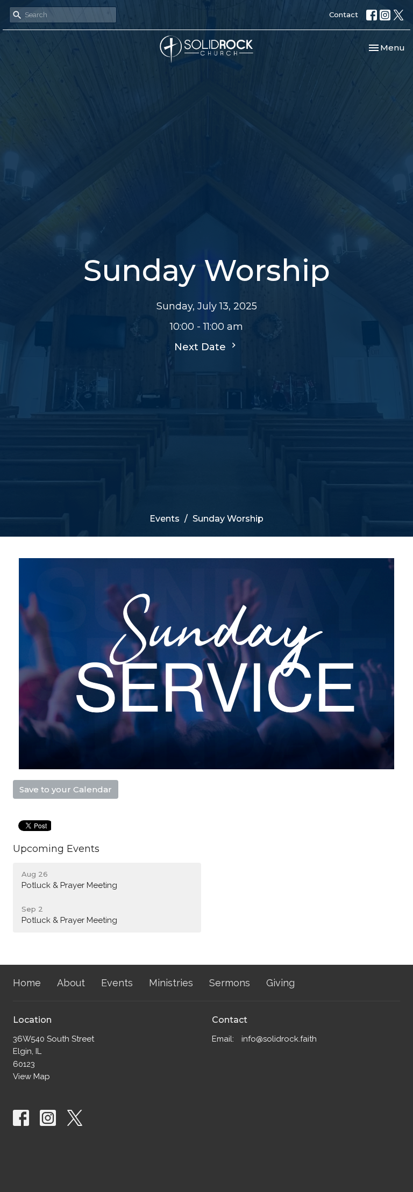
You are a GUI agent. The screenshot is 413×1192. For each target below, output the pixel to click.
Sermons (229, 982)
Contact (343, 14)
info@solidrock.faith (279, 1039)
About (71, 982)
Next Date (201, 347)
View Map (31, 1076)
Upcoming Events (56, 849)
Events (164, 519)
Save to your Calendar (65, 789)
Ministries (171, 982)
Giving (280, 982)
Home (27, 982)
